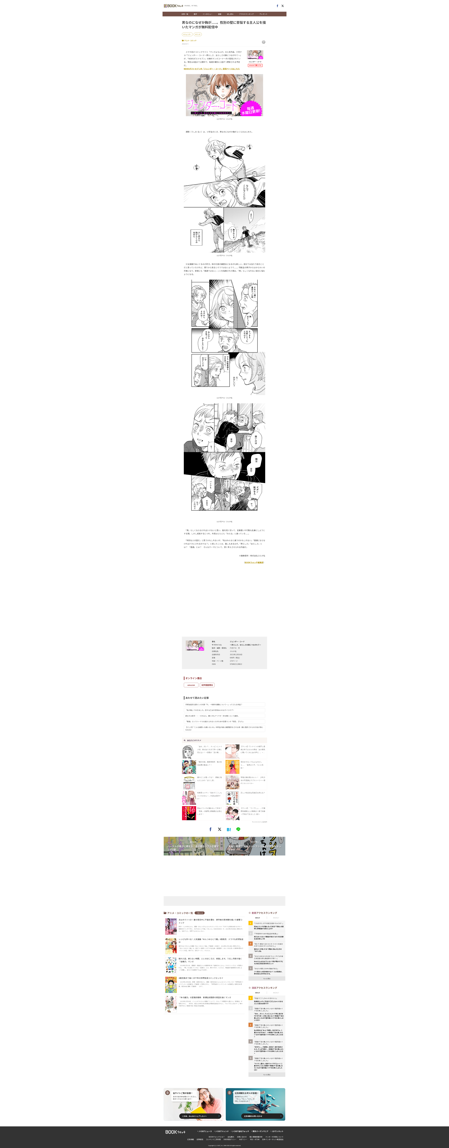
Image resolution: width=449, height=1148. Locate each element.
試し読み (230, 14)
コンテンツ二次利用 (213, 1139)
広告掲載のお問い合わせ (253, 1116)
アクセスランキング (246, 14)
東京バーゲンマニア (260, 1131)
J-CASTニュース (205, 1131)
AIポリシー (243, 1139)
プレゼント (263, 14)
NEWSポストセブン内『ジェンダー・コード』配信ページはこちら (212, 68)
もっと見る (266, 978)
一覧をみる (199, 913)
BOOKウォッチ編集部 (254, 562)
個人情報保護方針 (256, 1137)
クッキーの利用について (274, 1137)
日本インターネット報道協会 (272, 1139)
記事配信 (200, 1139)
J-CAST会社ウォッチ (240, 1131)
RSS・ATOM (254, 1139)
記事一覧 (185, 14)
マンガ (198, 34)
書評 (195, 14)
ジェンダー (187, 34)
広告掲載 (190, 1139)
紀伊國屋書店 (207, 685)
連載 (219, 14)
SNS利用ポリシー (230, 1139)
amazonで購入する (255, 65)
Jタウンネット (277, 1131)
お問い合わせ (242, 1137)
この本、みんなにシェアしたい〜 (194, 1116)
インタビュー (207, 14)
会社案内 (231, 1137)
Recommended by (257, 822)
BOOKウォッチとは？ (217, 1137)
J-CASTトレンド (222, 1131)
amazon (191, 685)
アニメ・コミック (190, 40)
